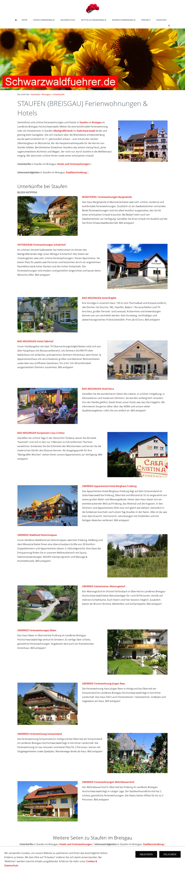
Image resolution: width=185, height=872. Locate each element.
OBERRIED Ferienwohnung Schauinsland (39, 733)
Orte (24, 20)
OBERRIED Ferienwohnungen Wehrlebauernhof (108, 782)
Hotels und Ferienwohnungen (73, 164)
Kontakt (161, 20)
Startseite (35, 94)
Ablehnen (146, 854)
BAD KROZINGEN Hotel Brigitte (99, 298)
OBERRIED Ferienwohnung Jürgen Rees (103, 683)
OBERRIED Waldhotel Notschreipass (37, 535)
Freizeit (146, 20)
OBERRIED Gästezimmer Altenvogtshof (103, 586)
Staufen (83, 122)
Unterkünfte (58, 94)
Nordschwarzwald (124, 20)
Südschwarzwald (44, 20)
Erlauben (170, 854)
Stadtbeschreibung (76, 172)
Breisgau (46, 94)
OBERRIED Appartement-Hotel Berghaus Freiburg (109, 486)
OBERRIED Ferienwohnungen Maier (36, 630)
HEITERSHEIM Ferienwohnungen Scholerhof (41, 244)
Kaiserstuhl (68, 20)
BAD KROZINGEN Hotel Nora (98, 388)
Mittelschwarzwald (93, 20)
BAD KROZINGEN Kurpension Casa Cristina (40, 432)
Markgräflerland (63, 130)
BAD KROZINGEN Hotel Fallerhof (35, 341)
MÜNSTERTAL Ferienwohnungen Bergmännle (107, 197)
